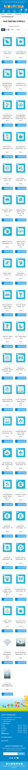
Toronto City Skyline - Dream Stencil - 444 (21, 401)
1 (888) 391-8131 (6, 721)
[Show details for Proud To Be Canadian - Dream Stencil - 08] (7, 579)
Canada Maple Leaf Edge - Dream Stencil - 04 (7, 464)
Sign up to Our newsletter (14, 746)
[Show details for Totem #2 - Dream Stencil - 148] (7, 326)
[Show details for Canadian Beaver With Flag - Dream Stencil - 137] (7, 73)
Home (2, 14)
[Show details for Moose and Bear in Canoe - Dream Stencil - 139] (7, 294)
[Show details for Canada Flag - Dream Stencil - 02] (20, 357)
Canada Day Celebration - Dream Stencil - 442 (7, 369)
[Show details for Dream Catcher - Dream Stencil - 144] (7, 136)
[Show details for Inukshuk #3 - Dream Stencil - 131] (20, 515)
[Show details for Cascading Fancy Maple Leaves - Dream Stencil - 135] (7, 104)
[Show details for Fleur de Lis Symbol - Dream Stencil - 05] (20, 452)
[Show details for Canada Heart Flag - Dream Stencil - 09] (20, 579)
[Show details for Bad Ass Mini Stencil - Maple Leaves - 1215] (20, 642)
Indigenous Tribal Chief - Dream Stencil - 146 (20, 211)
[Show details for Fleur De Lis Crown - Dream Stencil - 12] (20, 610)
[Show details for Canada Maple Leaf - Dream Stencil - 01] (20, 41)
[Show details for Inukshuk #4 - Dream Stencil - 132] (7, 547)
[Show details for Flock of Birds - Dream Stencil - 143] (20, 168)
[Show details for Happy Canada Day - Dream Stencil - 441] (7, 389)
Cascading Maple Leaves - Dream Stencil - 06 (7, 496)
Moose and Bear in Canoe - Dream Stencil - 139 (7, 306)
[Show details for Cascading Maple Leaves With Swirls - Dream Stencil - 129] (20, 104)
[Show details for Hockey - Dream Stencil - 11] (7, 610)
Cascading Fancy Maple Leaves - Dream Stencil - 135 (7, 116)
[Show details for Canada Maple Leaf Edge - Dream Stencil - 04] (7, 452)
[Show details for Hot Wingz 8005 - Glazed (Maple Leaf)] (7, 673)
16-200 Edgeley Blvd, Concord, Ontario (12, 717)
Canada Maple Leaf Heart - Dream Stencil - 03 (21, 433)
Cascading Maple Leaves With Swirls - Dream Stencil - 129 (21, 116)
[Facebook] (9, 758)
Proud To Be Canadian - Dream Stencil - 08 (7, 591)
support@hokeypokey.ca (9, 719)
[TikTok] (12, 758)
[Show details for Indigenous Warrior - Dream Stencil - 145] (7, 231)
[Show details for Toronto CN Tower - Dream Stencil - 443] (7, 421)
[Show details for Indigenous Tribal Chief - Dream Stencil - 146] (20, 199)
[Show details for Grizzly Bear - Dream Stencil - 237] (7, 199)
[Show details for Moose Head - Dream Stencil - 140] (20, 263)
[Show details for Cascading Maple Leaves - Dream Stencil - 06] (7, 484)
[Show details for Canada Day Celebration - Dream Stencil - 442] (7, 357)
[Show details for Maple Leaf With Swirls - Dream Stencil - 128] (20, 231)
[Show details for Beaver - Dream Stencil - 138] (7, 41)
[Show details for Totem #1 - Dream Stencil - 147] (20, 294)
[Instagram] (15, 758)
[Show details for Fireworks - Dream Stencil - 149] (7, 168)
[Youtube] (18, 758)
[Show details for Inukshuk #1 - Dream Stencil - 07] (20, 484)
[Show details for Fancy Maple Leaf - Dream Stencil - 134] (20, 136)
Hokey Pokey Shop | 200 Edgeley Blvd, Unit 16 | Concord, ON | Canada (14, 1)
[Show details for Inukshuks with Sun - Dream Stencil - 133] (20, 547)
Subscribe (21, 753)
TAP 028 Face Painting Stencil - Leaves (7, 654)
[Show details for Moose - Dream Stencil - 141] (7, 263)
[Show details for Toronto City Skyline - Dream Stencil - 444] (20, 389)
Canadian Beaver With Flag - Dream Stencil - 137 (7, 85)
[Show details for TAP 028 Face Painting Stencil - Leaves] (7, 642)
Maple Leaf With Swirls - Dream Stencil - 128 (21, 243)
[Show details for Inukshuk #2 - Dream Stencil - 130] (7, 515)
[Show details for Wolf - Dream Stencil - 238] (20, 326)
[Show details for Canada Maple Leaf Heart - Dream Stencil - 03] (20, 421)
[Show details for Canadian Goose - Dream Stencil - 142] (20, 73)
